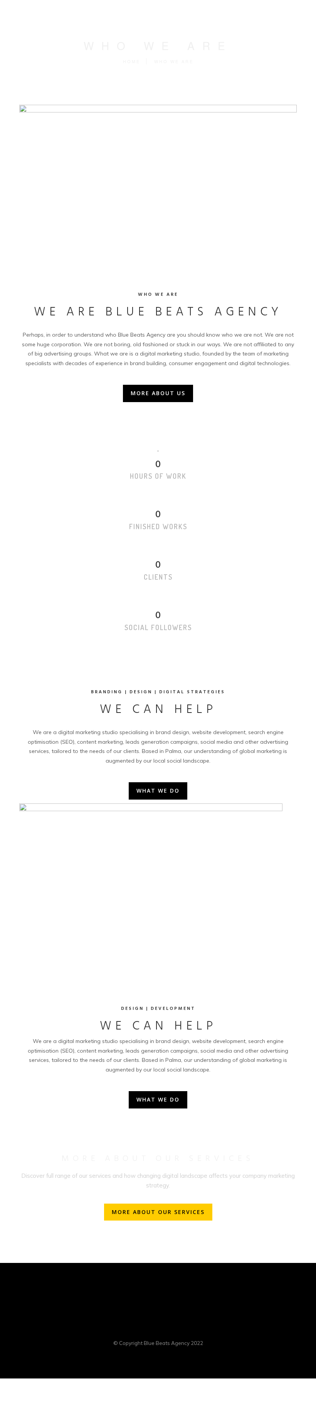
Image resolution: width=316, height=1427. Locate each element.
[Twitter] (143, 1329)
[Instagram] (187, 1329)
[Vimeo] (172, 1329)
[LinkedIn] (158, 1329)
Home (131, 61)
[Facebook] (128, 1329)
